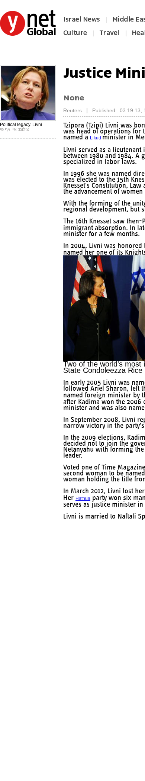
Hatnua (98, 504)
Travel (109, 33)
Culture (75, 33)
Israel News (81, 19)
